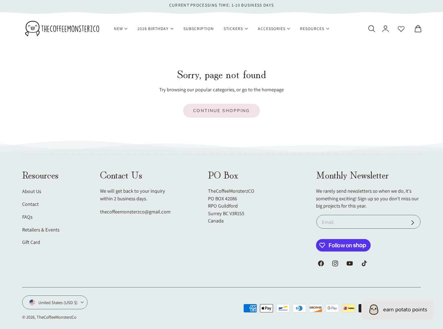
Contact (30, 204)
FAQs (27, 216)
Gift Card (31, 242)
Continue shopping (221, 110)
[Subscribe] (413, 222)
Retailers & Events (41, 229)
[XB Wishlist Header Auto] (401, 28)
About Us (31, 191)
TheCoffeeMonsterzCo (56, 317)
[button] (371, 28)
